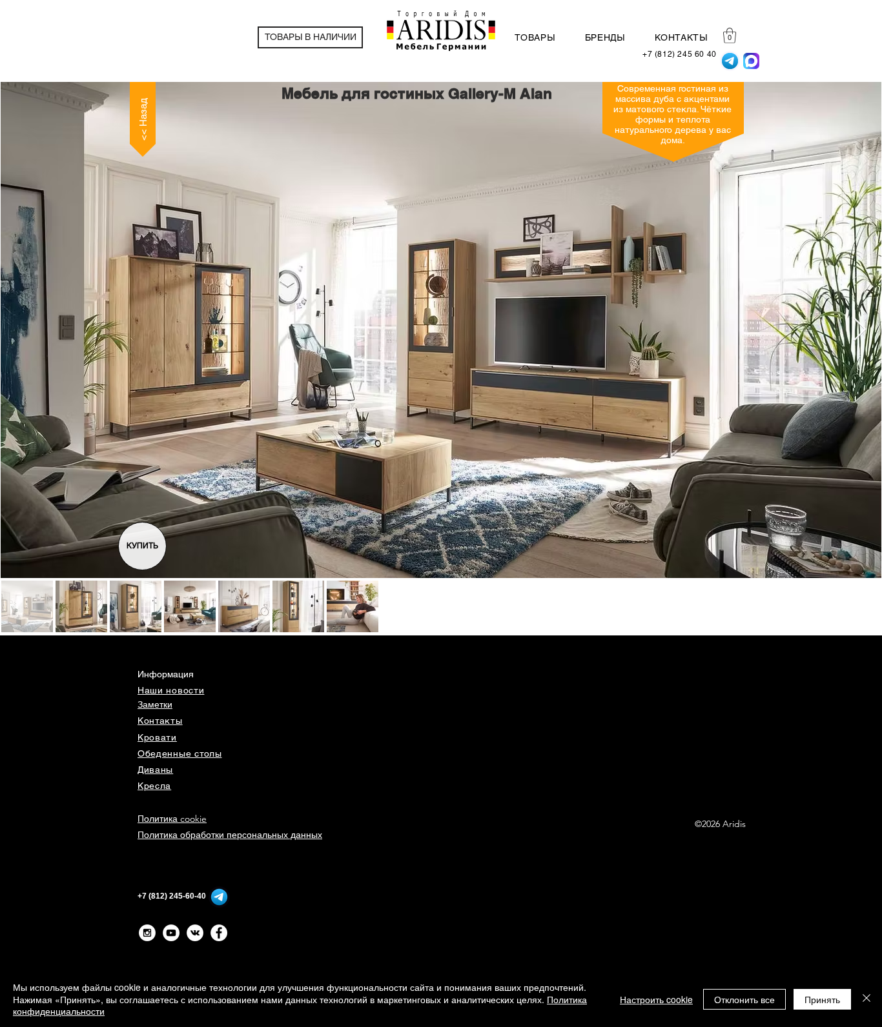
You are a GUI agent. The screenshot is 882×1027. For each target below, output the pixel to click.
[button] (729, 35)
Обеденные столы (180, 753)
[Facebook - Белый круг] (218, 932)
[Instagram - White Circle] (147, 932)
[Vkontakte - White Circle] (195, 932)
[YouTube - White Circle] (171, 932)
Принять (822, 999)
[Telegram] (730, 61)
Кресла (154, 786)
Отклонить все (744, 999)
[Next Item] (859, 330)
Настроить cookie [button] (656, 999)
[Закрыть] (866, 999)
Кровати (157, 737)
